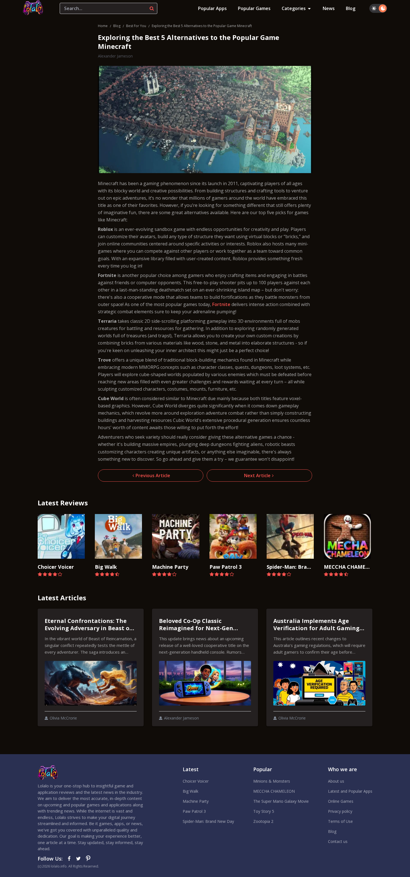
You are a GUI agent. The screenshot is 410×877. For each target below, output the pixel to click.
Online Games (340, 801)
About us (336, 781)
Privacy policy (340, 811)
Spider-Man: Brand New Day (208, 821)
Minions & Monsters (271, 781)
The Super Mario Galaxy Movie (281, 801)
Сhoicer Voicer (196, 781)
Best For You (136, 25)
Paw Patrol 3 (194, 811)
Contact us (338, 841)
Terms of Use (340, 821)
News (329, 8)
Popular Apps (212, 8)
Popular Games (254, 8)
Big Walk (190, 791)
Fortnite (221, 304)
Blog (350, 8)
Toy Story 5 (263, 811)
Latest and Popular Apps (350, 791)
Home (103, 25)
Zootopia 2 (263, 821)
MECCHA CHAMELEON (274, 791)
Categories (294, 8)
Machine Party (196, 801)
